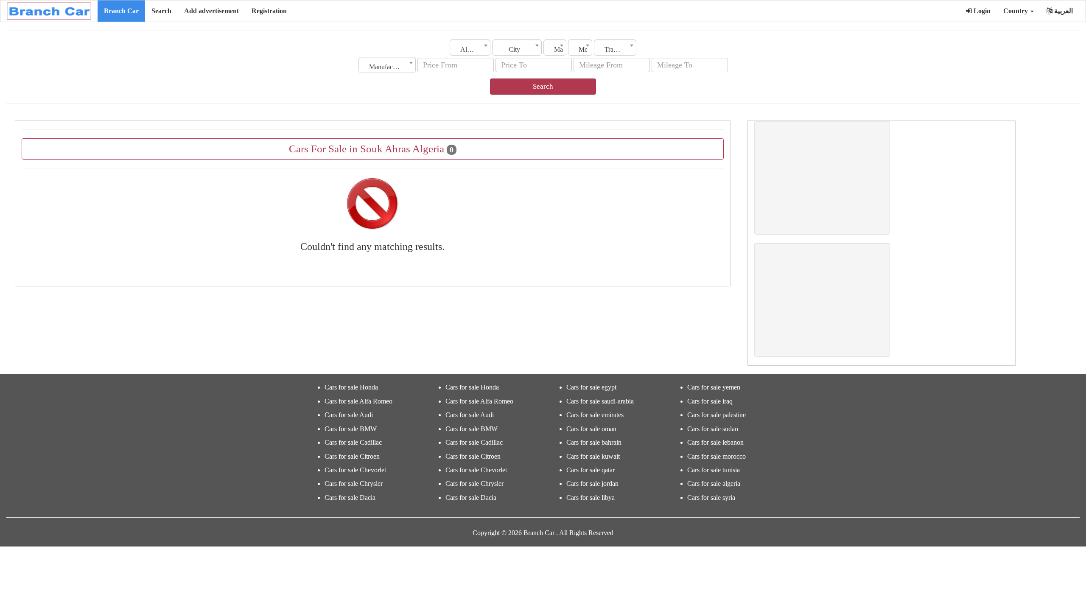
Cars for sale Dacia (350, 497)
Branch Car (121, 10)
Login (981, 10)
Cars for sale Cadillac (353, 442)
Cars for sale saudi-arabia (600, 401)
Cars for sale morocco (716, 456)
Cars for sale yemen (713, 387)
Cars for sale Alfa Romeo (358, 401)
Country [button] (1016, 10)
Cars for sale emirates (595, 414)
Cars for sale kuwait (593, 456)
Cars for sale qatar (590, 470)
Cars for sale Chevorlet (355, 470)
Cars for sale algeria (713, 483)
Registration (269, 10)
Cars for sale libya (590, 497)
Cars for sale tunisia (713, 470)
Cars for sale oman (591, 428)
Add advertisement (211, 10)
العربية (1062, 10)
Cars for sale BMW (351, 428)
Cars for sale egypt (591, 387)
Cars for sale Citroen (352, 456)
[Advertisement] (822, 178)
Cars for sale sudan (712, 428)
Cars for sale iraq (710, 401)
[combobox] (470, 47)
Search (161, 10)
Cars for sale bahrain (593, 442)
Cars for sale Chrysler (354, 483)
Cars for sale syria (711, 497)
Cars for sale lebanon (715, 442)
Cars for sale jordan (592, 483)
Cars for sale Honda (351, 387)
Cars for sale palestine (716, 414)
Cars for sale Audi (349, 414)
